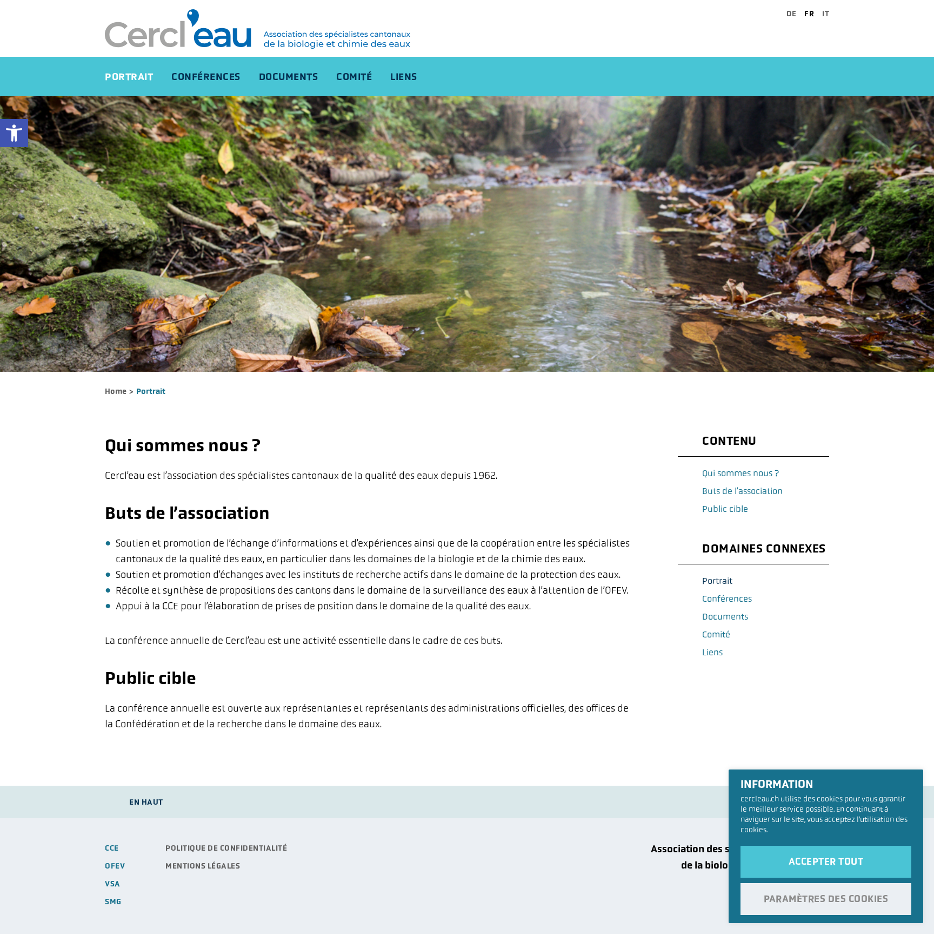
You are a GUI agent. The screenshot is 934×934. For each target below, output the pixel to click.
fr (809, 13)
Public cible (725, 509)
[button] (14, 133)
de (791, 13)
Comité (354, 76)
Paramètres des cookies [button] (826, 899)
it (825, 13)
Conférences (206, 76)
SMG (113, 901)
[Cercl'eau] (270, 29)
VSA (113, 884)
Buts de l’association (742, 491)
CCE (112, 848)
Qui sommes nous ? (740, 473)
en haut (146, 802)
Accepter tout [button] (826, 861)
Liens (403, 76)
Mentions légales (202, 866)
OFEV (115, 866)
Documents (288, 76)
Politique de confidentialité (226, 848)
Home (115, 391)
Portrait (129, 76)
